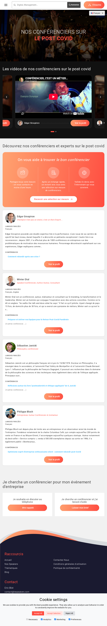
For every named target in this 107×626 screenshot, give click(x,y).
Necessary (33, 619)
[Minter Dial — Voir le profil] (53, 304)
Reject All (69, 613)
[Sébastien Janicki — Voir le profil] (53, 370)
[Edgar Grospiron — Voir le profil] (53, 240)
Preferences (76, 619)
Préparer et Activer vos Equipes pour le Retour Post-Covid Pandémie (38, 319)
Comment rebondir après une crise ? (24, 257)
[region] (53, 103)
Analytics (47, 619)
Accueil (8, 560)
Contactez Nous (61, 560)
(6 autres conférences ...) (15, 324)
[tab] (52, 131)
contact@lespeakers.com (17, 592)
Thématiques (11, 568)
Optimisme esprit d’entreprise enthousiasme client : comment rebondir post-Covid (44, 452)
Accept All (38, 613)
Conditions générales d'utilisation (70, 564)
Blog (7, 572)
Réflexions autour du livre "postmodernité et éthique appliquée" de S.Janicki (42, 386)
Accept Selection (54, 613)
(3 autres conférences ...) (15, 390)
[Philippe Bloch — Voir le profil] (53, 435)
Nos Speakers (11, 564)
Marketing (61, 619)
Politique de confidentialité (67, 568)
